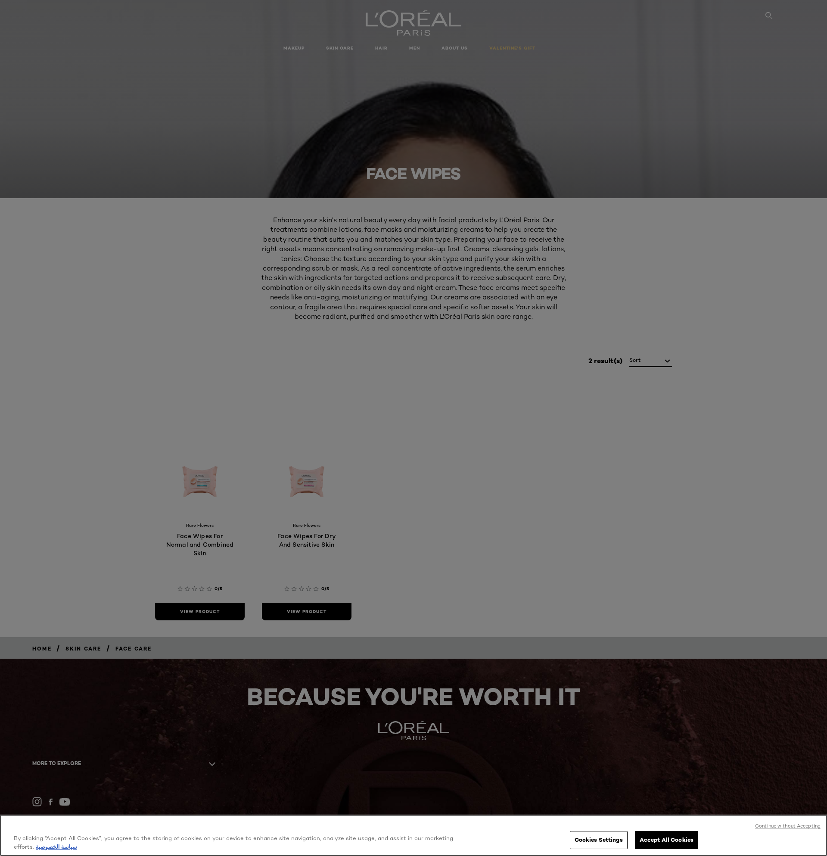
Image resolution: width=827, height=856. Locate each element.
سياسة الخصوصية (56, 846)
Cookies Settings (599, 839)
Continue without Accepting (788, 826)
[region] (413, 835)
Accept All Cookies (666, 839)
